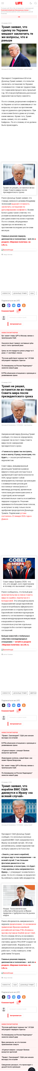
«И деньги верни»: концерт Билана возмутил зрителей (15, 751)
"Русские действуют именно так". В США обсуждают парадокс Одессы (18, 359)
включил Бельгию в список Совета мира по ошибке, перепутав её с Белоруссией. (17, 598)
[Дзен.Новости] (3, 305)
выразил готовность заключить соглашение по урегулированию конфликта (15, 207)
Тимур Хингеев (7, 254)
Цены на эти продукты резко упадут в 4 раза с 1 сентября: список (17, 351)
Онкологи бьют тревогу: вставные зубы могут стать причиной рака (17, 344)
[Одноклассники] (24, 305)
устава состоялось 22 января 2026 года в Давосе (16, 516)
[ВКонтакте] (19, 305)
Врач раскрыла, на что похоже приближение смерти (14, 1043)
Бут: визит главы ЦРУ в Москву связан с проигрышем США (18, 337)
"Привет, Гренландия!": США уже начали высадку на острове (18, 736)
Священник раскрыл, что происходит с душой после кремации (17, 1066)
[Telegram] (14, 305)
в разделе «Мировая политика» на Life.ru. (18, 965)
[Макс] (9, 305)
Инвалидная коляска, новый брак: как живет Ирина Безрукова (17, 759)
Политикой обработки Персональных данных (14, 10)
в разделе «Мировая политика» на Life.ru (18, 242)
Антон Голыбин (8, 654)
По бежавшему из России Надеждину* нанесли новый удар (17, 366)
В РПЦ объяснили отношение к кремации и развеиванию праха (19, 374)
